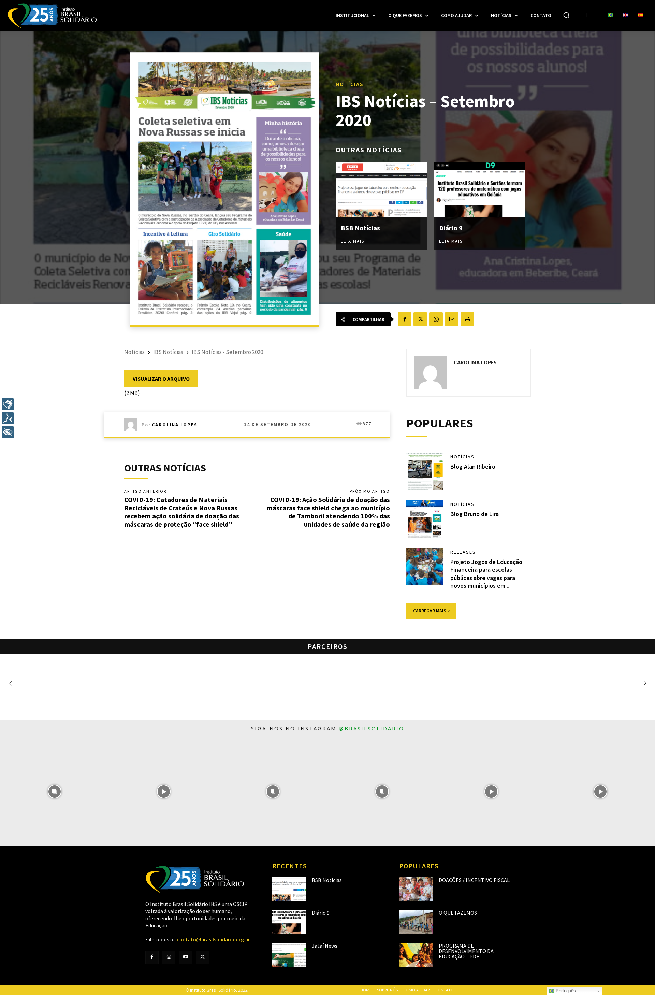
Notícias (350, 84)
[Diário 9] (479, 189)
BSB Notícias (360, 228)
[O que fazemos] (416, 922)
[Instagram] (168, 957)
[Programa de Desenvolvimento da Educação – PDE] (416, 955)
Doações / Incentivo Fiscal (474, 880)
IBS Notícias (168, 352)
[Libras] (8, 404)
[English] (625, 15)
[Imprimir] (467, 319)
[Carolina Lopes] (133, 424)
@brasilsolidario (371, 728)
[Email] (451, 319)
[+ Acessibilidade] (8, 432)
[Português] (610, 15)
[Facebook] (404, 319)
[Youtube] (185, 957)
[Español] (640, 15)
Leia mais (352, 241)
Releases (463, 552)
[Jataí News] (289, 955)
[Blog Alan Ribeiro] (425, 471)
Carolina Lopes (175, 425)
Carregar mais (429, 611)
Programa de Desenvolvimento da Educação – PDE (466, 951)
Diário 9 (451, 228)
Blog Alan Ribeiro (472, 466)
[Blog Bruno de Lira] (425, 519)
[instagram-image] (54, 791)
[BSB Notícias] (381, 189)
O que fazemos (458, 912)
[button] (566, 15)
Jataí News (324, 945)
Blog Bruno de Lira (474, 514)
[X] (420, 319)
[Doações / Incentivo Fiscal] (416, 889)
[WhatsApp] (436, 319)
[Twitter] (202, 957)
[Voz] (8, 418)
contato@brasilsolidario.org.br (213, 940)
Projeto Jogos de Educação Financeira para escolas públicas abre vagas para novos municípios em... (486, 573)
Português (565, 990)
